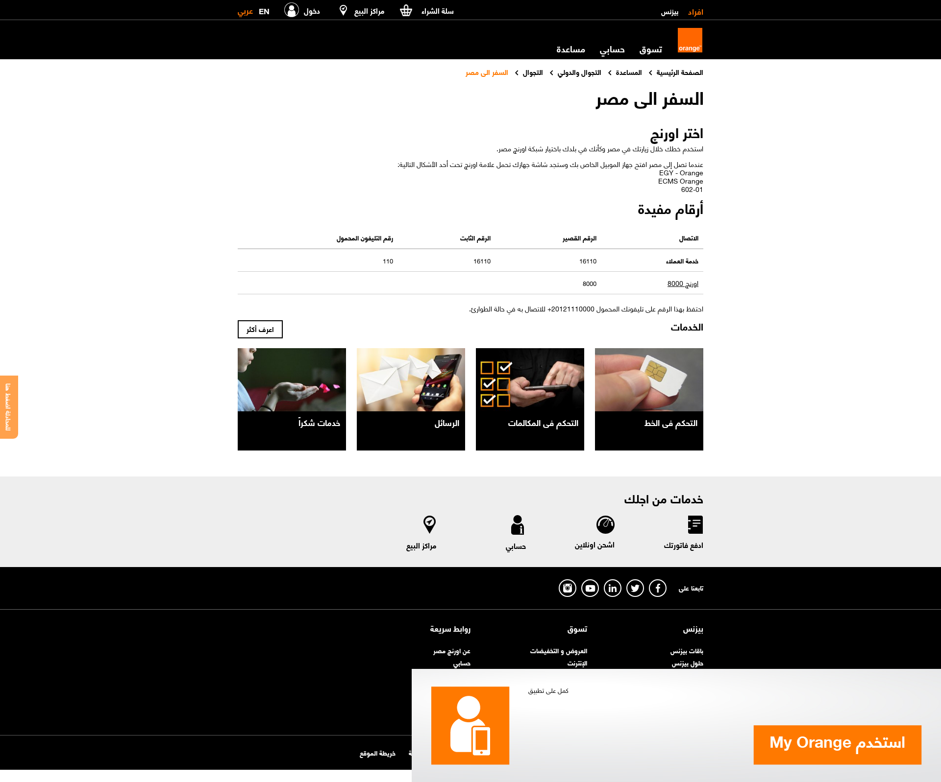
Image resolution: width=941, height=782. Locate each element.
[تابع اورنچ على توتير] (635, 588)
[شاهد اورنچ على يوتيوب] (590, 588)
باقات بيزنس (686, 650)
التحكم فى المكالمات (543, 422)
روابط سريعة (450, 628)
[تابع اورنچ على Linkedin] (612, 588)
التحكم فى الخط (670, 422)
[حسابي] (517, 527)
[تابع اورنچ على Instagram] (567, 588)
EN (264, 9)
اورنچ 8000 (683, 283)
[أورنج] (690, 40)
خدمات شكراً (319, 422)
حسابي (612, 48)
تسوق (577, 628)
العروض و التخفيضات (558, 650)
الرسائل (447, 422)
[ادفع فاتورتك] (695, 526)
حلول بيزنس (687, 662)
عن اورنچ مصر (451, 650)
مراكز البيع (421, 545)
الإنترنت (577, 662)
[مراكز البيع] (430, 526)
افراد (695, 10)
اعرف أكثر (260, 328)
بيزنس (669, 10)
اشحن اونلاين (595, 544)
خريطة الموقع (378, 752)
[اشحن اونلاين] (605, 526)
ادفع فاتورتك (683, 544)
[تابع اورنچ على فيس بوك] (658, 588)
